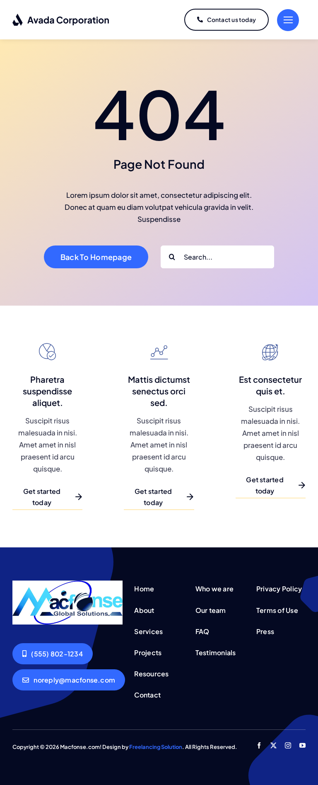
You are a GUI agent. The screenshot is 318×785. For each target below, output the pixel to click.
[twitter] (273, 745)
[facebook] (259, 745)
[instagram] (288, 745)
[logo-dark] (61, 16)
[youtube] (302, 745)
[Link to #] (288, 20)
